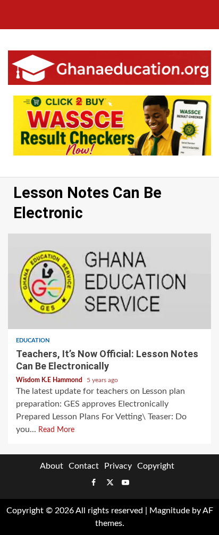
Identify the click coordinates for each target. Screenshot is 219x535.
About (51, 466)
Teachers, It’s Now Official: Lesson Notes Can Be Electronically (109, 281)
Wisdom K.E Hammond (50, 380)
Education (32, 340)
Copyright (155, 466)
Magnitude (169, 510)
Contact (84, 466)
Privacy (118, 466)
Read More (56, 430)
